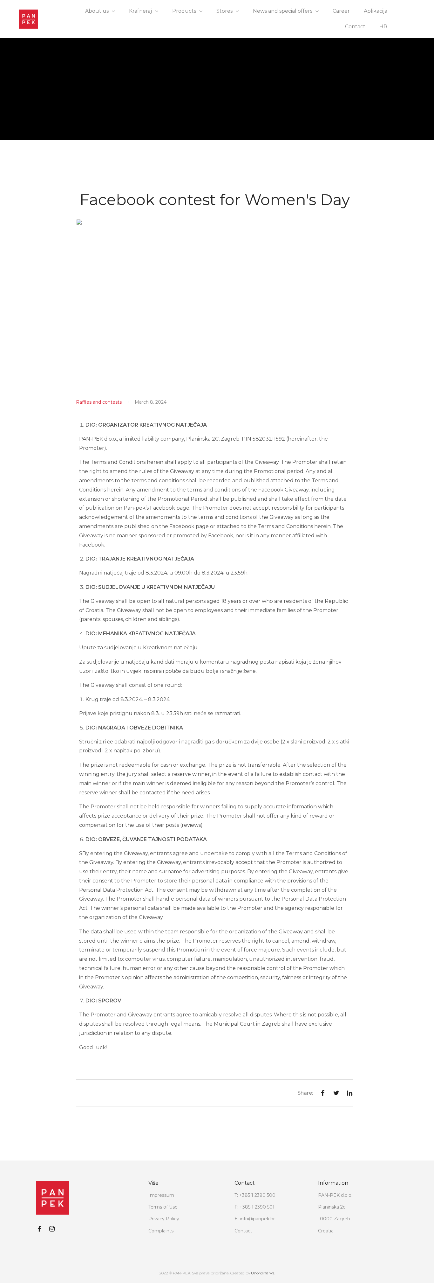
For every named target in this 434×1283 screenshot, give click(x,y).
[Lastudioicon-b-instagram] (52, 1229)
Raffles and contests (99, 402)
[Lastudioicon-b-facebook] (39, 1229)
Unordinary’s (262, 1273)
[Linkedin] (64, 1229)
